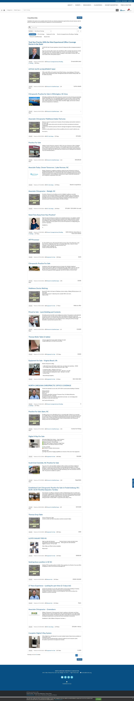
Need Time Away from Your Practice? (42, 215)
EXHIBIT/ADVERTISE (111, 5)
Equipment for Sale (51, 34)
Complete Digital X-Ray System (40, 633)
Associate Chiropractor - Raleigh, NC (42, 191)
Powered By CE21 (30, 695)
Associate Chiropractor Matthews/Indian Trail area (47, 119)
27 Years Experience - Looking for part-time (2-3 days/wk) (50, 586)
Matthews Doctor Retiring (38, 288)
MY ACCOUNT (124, 1)
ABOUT (70, 5)
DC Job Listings (41, 34)
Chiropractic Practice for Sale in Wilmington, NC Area (48, 94)
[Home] (4, 10)
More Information (58, 699)
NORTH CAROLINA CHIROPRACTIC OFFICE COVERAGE (50, 385)
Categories (9, 10)
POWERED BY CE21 (67, 683)
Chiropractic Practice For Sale (39, 263)
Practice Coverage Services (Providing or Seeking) (67, 34)
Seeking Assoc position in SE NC (40, 562)
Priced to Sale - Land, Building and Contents (45, 312)
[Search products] (117, 10)
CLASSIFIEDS (98, 5)
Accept (98, 699)
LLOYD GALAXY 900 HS (37, 538)
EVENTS (77, 5)
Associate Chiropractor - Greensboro (42, 609)
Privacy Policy (49, 693)
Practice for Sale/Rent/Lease (36, 36)
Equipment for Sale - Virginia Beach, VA (43, 361)
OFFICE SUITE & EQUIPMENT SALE (42, 69)
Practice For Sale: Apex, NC (39, 411)
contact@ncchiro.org (86, 672)
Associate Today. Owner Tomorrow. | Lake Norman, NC (49, 167)
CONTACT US (118, 1)
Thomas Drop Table (36, 515)
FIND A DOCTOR (126, 5)
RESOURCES (87, 5)
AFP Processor (34, 240)
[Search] (80, 27)
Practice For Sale (35, 143)
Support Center (30, 693)
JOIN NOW (130, 1)
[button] (1, 10)
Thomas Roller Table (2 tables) (39, 337)
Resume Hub (47, 36)
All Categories (32, 34)
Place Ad (79, 17)
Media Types (17, 10)
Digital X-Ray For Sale (36, 436)
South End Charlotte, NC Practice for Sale (44, 463)
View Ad (30, 61)
